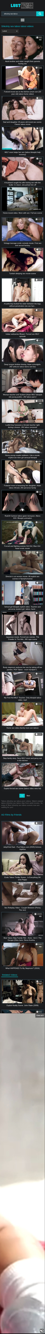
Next (28, 796)
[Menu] (22, 20)
